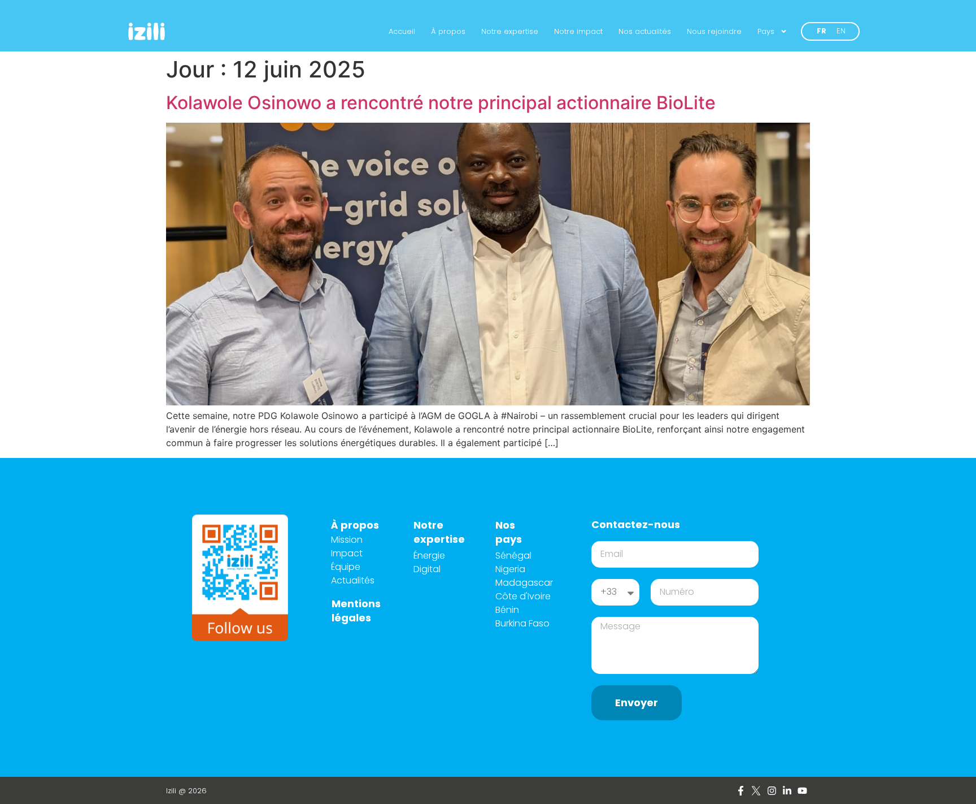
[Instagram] (771, 790)
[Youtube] (802, 790)
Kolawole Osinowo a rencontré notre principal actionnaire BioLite (441, 103)
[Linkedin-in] (787, 790)
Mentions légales (356, 610)
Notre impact (578, 31)
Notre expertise (509, 31)
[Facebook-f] (740, 790)
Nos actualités (644, 31)
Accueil (402, 31)
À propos (448, 31)
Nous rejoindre (714, 31)
